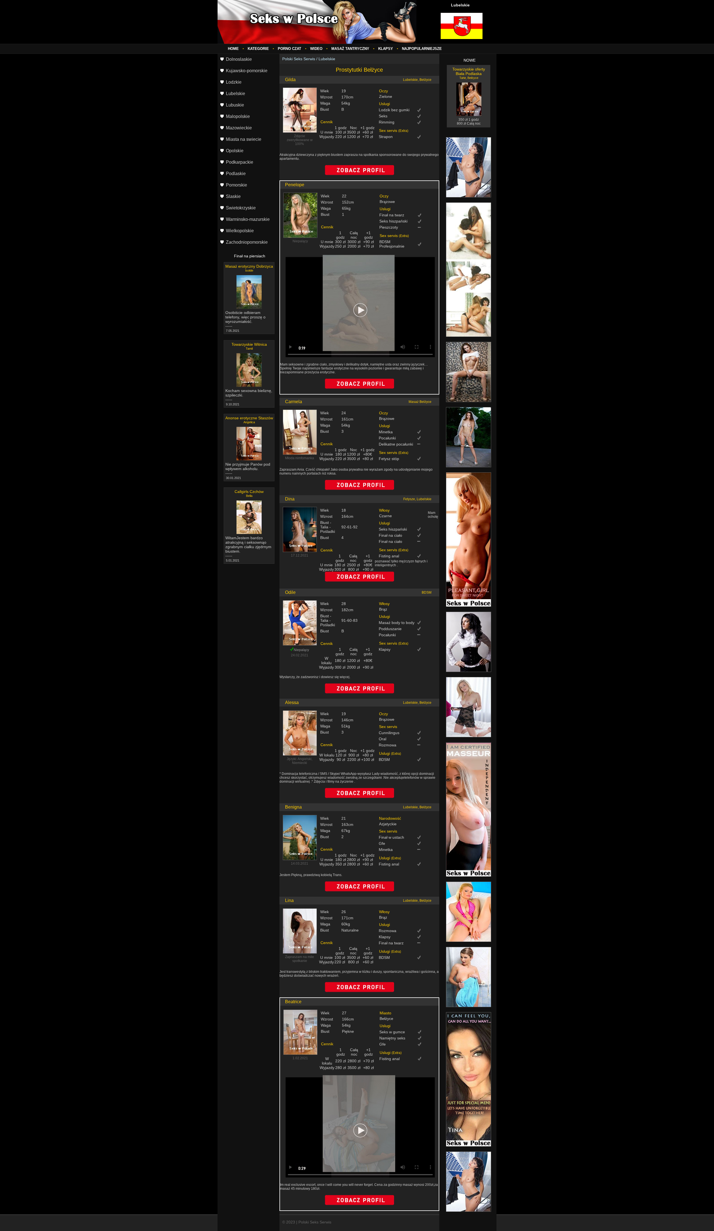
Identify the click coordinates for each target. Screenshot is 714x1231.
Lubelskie (327, 59)
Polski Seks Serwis (298, 59)
